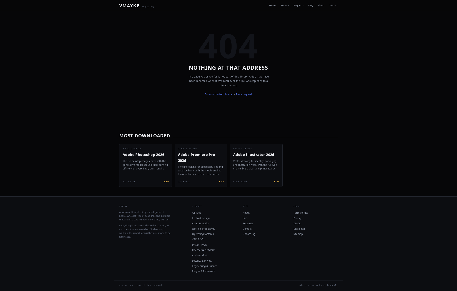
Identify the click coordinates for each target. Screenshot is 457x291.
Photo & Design (201, 218)
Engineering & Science (204, 266)
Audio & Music (200, 255)
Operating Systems (203, 234)
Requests (298, 5)
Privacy (297, 218)
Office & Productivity (203, 228)
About (321, 5)
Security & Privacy (202, 260)
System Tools (199, 244)
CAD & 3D (198, 239)
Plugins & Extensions (203, 271)
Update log (249, 234)
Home (272, 5)
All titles (196, 212)
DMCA (297, 223)
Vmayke (136, 5)
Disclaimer (299, 228)
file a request (244, 94)
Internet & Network (203, 250)
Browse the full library (218, 94)
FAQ (310, 5)
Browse (285, 5)
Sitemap (298, 234)
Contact (333, 5)
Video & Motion (200, 223)
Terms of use (300, 212)
